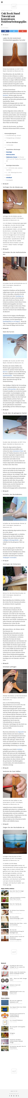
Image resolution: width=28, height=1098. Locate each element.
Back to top (14, 1091)
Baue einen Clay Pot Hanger (17, 891)
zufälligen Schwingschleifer (11, 540)
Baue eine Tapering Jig (15, 904)
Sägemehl (21, 732)
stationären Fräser (18, 451)
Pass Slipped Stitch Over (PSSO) (18, 1007)
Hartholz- (5, 95)
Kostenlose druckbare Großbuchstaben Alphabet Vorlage (16, 1041)
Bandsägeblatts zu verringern (11, 321)
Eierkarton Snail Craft (15, 985)
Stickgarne (12, 1033)
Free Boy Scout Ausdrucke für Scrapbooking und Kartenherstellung (17, 1015)
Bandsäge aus (19, 296)
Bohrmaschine (12, 389)
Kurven (5, 371)
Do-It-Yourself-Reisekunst (16, 1020)
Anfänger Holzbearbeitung (6, 10)
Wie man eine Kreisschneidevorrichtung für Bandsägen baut (17, 931)
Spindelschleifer (7, 375)
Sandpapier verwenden (9, 557)
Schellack (19, 749)
